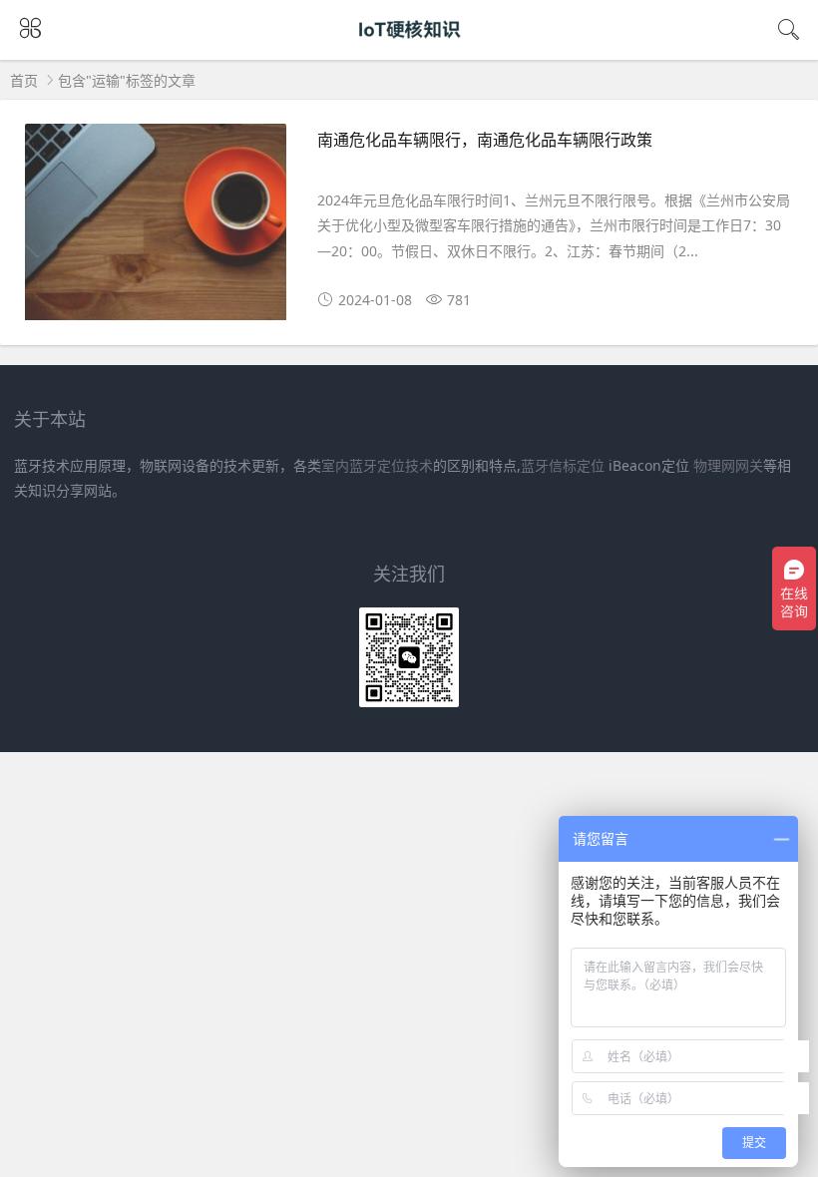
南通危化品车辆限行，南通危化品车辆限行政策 (484, 139)
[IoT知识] (409, 47)
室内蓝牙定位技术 (377, 465)
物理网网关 (728, 465)
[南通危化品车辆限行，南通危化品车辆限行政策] (155, 229)
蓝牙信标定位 (563, 465)
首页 (24, 80)
